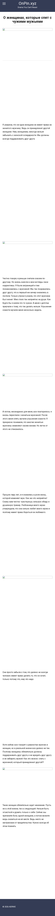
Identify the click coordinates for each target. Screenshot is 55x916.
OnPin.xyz (27, 3)
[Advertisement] (27, 92)
